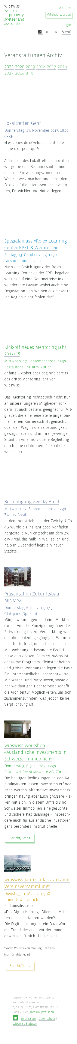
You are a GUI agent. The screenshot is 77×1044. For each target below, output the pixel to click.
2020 (19, 66)
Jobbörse (64, 8)
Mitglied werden (58, 15)
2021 (9, 66)
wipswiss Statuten (25, 1023)
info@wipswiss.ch (42, 1012)
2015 (9, 73)
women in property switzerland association (14, 15)
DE (46, 32)
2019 (30, 66)
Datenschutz (46, 1018)
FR (55, 32)
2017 (51, 66)
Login (67, 25)
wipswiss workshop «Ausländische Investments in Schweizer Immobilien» (35, 752)
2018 (41, 66)
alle (29, 73)
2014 (19, 73)
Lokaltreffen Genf (22, 123)
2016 (62, 66)
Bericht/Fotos (20, 838)
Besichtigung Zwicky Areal (31, 501)
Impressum (28, 1018)
